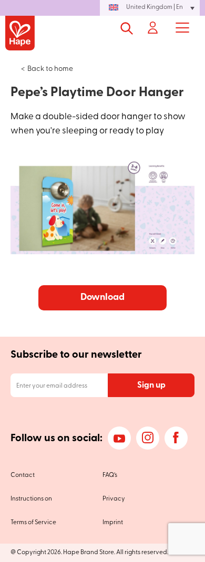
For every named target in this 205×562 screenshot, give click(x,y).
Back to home (50, 69)
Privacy (113, 499)
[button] (150, 8)
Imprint (112, 522)
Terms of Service (33, 522)
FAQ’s (109, 475)
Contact (23, 475)
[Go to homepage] (20, 34)
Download (102, 298)
